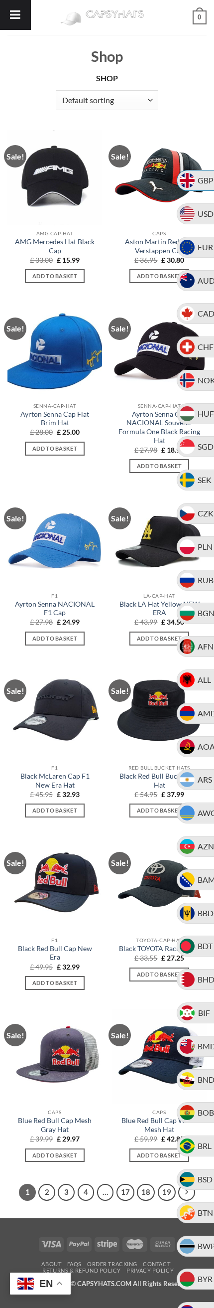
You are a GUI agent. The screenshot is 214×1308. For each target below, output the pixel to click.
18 (145, 1191)
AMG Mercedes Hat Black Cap (55, 246)
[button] (200, 17)
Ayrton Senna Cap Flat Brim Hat (54, 418)
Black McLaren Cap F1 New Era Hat (55, 780)
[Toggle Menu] (15, 15)
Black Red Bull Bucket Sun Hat (159, 780)
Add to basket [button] (54, 276)
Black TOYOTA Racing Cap (159, 949)
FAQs (74, 1264)
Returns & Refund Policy (81, 1270)
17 (125, 1191)
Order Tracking (112, 1264)
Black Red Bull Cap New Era (55, 953)
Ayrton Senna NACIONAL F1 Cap (55, 608)
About (51, 1264)
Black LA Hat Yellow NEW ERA (159, 608)
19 (166, 1191)
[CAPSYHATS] (107, 17)
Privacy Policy (150, 1270)
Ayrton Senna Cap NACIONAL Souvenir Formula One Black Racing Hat (159, 427)
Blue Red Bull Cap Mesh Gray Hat (55, 1125)
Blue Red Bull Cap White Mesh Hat (159, 1125)
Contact (156, 1264)
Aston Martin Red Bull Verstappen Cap (159, 246)
